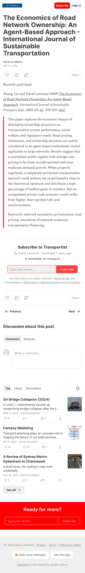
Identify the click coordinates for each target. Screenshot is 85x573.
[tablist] (20, 339)
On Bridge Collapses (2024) (26, 399)
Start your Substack (32, 555)
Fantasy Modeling (18, 428)
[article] (42, 409)
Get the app (62, 555)
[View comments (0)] (17, 75)
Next (72, 311)
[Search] (78, 388)
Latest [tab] (18, 388)
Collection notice (70, 545)
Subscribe (62, 5)
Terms (52, 545)
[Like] (7, 75)
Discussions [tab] (33, 388)
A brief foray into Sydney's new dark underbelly (28, 468)
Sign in (76, 5)
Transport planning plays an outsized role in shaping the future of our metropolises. (33, 435)
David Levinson (12, 62)
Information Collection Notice (41, 282)
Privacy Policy (72, 282)
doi (62, 110)
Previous (15, 311)
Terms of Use (61, 278)
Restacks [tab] (29, 339)
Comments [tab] (13, 339)
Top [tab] (8, 388)
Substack (23, 564)
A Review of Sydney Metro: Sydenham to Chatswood (25, 459)
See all (11, 490)
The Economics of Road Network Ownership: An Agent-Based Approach (42, 99)
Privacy (41, 545)
